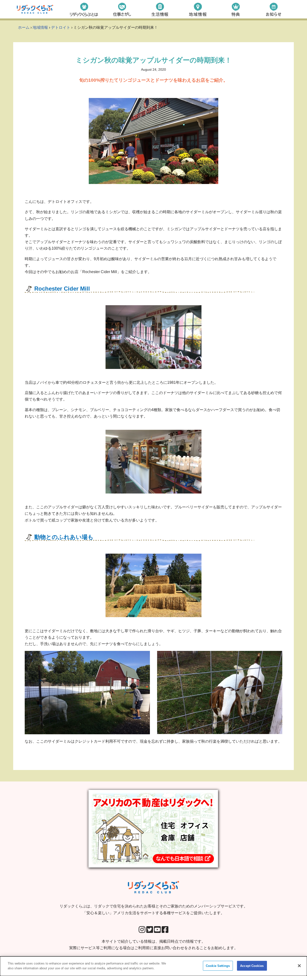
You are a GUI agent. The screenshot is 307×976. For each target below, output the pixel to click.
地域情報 (40, 27)
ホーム (24, 27)
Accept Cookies (252, 966)
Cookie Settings (218, 966)
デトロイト (60, 27)
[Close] (299, 965)
